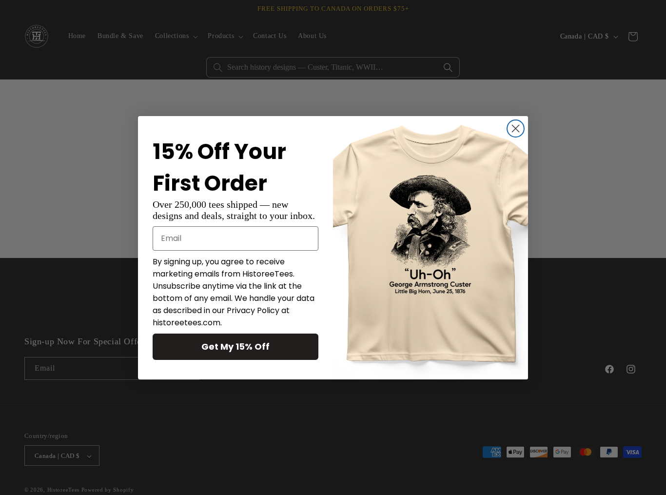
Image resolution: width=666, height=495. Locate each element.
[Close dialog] (515, 128)
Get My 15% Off (235, 346)
